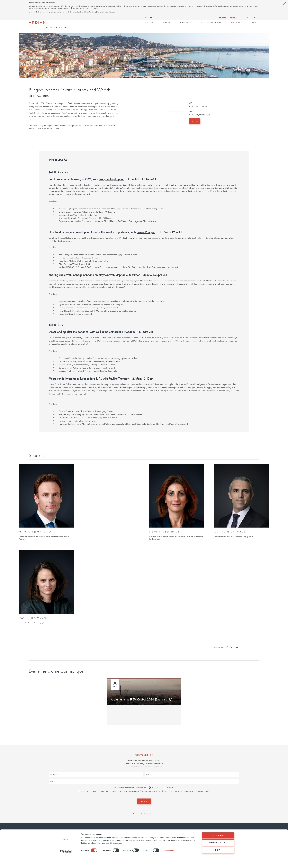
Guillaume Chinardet (108, 332)
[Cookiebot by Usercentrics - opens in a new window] (66, 851)
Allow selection (218, 843)
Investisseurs (185, 22)
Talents (255, 22)
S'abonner (144, 801)
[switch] (116, 850)
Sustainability (236, 22)
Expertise (166, 22)
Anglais (170, 787)
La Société (149, 22)
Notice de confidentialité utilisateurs (144, 813)
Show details (168, 850)
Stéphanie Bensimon (128, 275)
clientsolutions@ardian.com (106, 12)
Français (155, 787)
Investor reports (243, 18)
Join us (194, 121)
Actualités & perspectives (211, 22)
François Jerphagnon (111, 179)
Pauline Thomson (119, 378)
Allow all (217, 835)
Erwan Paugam (146, 232)
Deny (218, 850)
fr (254, 18)
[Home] (37, 22)
